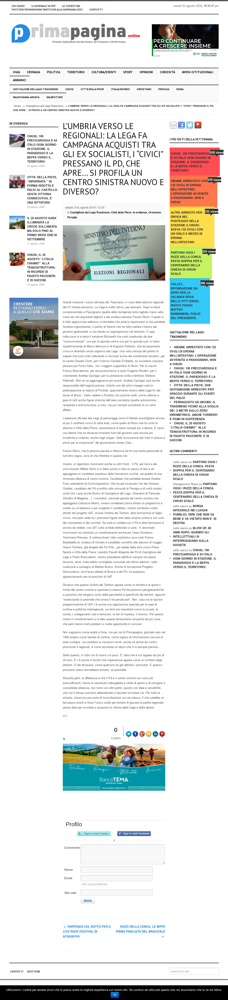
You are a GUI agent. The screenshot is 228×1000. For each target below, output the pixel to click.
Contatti (96, 9)
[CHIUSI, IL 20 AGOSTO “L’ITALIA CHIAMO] (17, 258)
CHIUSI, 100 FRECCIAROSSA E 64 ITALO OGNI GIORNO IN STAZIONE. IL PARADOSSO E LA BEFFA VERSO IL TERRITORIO (42, 149)
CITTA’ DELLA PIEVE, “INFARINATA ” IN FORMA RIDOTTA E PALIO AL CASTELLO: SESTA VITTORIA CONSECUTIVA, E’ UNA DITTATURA (42, 189)
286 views (207, 283)
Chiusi (69, 89)
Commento (72, 847)
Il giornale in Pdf (43, 6)
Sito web (70, 893)
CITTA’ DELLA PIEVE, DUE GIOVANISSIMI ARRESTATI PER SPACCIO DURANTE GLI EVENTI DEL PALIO (192, 391)
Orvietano (144, 89)
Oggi (16, 72)
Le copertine (71, 6)
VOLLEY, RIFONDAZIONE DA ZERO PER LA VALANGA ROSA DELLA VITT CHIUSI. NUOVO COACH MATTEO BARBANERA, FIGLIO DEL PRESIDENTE (185, 301)
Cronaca (33, 72)
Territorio (76, 72)
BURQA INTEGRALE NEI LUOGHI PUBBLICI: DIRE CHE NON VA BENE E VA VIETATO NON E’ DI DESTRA (194, 514)
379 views (214, 180)
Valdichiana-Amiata (26, 97)
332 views (211, 211)
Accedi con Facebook (134, 833)
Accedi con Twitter (94, 833)
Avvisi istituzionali (197, 72)
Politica (53, 72)
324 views (209, 251)
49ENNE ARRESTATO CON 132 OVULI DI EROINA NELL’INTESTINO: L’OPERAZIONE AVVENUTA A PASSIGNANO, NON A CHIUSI (189, 191)
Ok (114, 994)
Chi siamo (18, 6)
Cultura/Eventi (104, 72)
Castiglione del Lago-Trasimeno (35, 89)
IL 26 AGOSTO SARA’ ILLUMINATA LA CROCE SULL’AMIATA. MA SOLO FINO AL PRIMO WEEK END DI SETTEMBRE (42, 228)
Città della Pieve (92, 89)
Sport (128, 72)
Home (17, 105)
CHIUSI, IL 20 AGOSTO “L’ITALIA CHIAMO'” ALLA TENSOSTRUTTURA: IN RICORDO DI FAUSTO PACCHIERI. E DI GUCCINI (41, 267)
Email (68, 878)
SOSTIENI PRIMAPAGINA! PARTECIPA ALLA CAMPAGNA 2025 (47, 9)
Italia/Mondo (120, 89)
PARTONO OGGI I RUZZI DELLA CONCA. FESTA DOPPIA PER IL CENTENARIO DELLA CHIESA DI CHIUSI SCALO (187, 263)
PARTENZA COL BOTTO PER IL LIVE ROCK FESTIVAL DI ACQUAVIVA (87, 931)
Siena (179, 89)
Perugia (163, 89)
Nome (68, 869)
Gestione (33, 971)
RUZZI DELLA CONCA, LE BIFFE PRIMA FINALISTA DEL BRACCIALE (140, 931)
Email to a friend (149, 730)
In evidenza (140, 212)
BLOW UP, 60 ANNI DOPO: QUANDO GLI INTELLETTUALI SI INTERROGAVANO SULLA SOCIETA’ (192, 536)
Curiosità (167, 72)
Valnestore (54, 97)
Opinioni (146, 72)
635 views (217, 152)
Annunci (19, 80)
